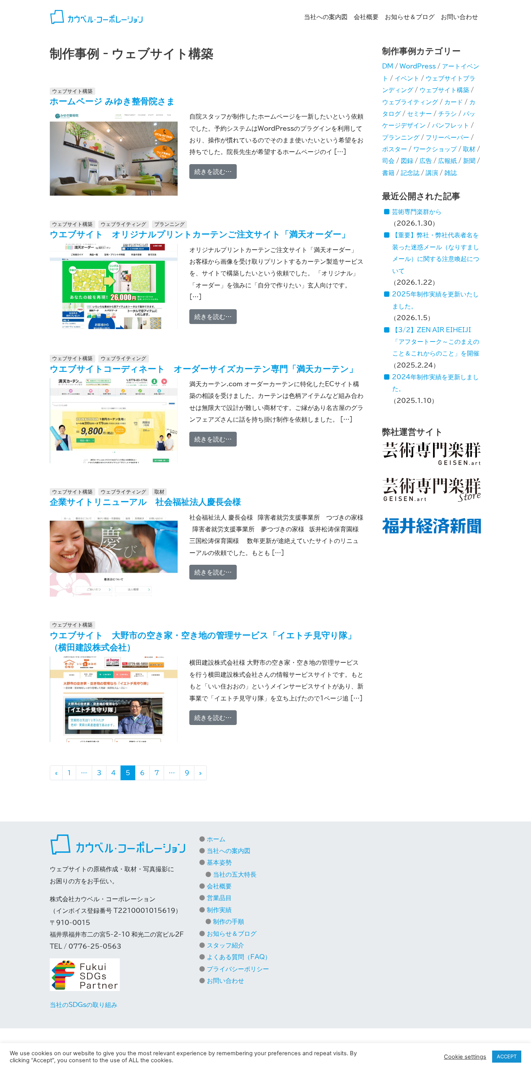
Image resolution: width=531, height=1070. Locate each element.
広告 (425, 161)
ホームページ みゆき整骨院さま (112, 101)
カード (453, 102)
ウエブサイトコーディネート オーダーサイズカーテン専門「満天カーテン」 (204, 368)
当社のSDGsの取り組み (83, 1005)
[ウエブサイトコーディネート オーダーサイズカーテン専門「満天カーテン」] (114, 421)
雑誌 (450, 173)
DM (387, 66)
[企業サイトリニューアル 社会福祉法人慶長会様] (114, 554)
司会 (388, 161)
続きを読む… (215, 171)
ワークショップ (435, 149)
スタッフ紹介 (225, 945)
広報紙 (447, 161)
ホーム (216, 839)
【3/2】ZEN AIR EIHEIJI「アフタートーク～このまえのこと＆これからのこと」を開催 (435, 342)
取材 (159, 491)
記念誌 (410, 173)
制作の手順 (228, 921)
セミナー (419, 113)
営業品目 (219, 898)
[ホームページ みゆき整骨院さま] (114, 154)
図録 (407, 161)
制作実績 (219, 910)
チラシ (447, 113)
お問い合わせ (459, 17)
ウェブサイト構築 (72, 91)
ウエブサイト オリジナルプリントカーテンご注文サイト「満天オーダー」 (200, 234)
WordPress (418, 66)
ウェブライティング (123, 224)
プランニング (169, 224)
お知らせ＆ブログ (410, 17)
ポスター (394, 149)
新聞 (469, 161)
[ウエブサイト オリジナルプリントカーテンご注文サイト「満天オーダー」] (114, 287)
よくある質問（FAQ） (239, 957)
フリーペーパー (447, 137)
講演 (432, 173)
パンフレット (450, 125)
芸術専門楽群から (417, 211)
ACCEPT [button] (507, 1056)
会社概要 (366, 17)
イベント (407, 78)
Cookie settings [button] (465, 1056)
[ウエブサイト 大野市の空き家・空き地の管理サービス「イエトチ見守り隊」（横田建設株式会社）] (114, 700)
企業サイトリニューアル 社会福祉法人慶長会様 (145, 501)
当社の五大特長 (235, 874)
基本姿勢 (219, 862)
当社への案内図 (326, 17)
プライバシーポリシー (238, 969)
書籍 (388, 173)
